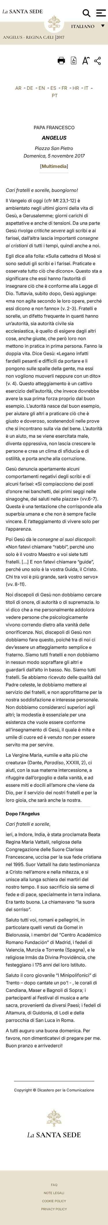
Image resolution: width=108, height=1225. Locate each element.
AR (18, 88)
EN (42, 88)
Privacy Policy (54, 1209)
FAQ (54, 1185)
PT (55, 95)
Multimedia (54, 166)
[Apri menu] (100, 13)
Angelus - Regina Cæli (29, 37)
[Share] (98, 62)
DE (30, 88)
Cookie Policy (54, 1201)
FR (64, 88)
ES (53, 88)
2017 (60, 37)
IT (86, 88)
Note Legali (54, 1193)
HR (76, 88)
